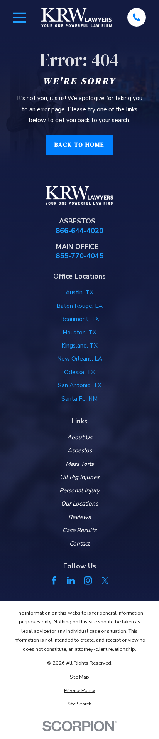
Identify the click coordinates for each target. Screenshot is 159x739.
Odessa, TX (79, 372)
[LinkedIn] (71, 580)
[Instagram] (88, 580)
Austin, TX (79, 292)
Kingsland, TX (79, 345)
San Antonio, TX (79, 385)
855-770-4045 (79, 255)
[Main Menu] (19, 17)
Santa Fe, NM (79, 399)
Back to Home (79, 145)
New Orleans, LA (79, 359)
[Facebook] (54, 580)
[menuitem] (79, 677)
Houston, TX (79, 332)
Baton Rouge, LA (79, 306)
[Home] (76, 17)
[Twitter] (105, 580)
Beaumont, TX (79, 319)
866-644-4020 (79, 230)
